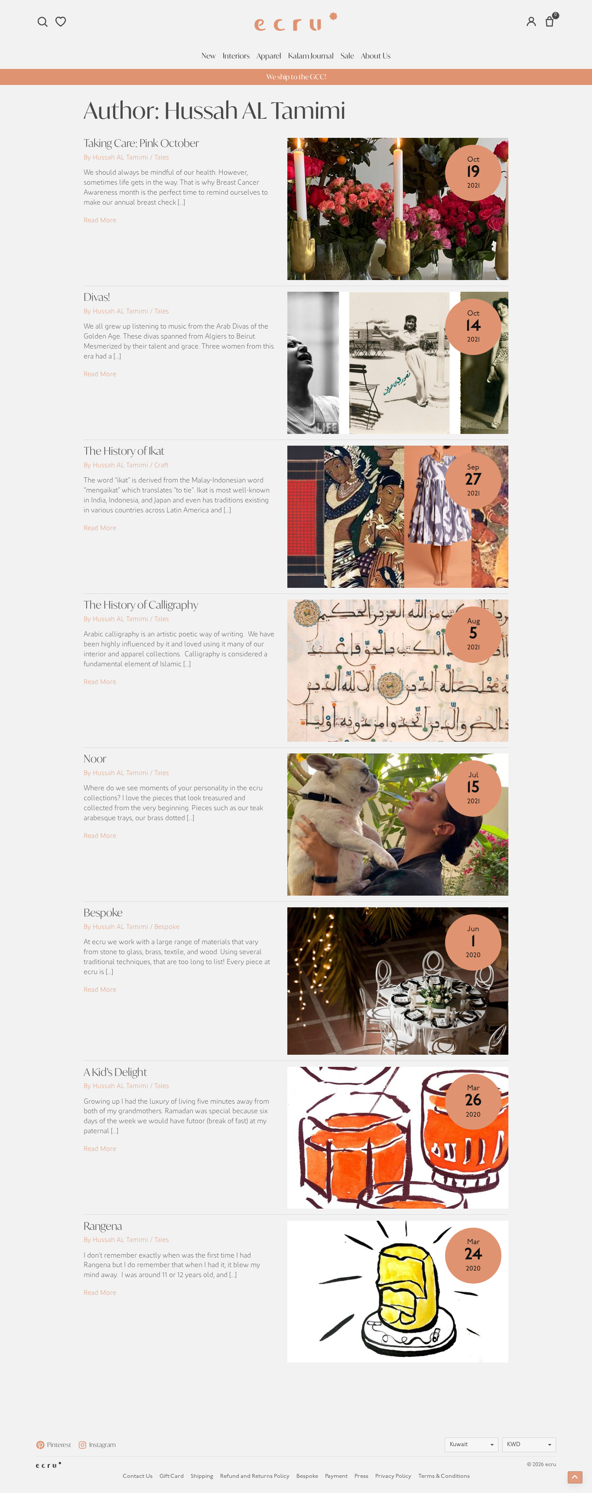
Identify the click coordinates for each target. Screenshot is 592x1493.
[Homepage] (295, 21)
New (209, 56)
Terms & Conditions (444, 1476)
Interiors (236, 56)
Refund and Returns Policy (254, 1476)
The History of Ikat (124, 450)
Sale (347, 56)
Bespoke (103, 912)
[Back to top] (575, 1477)
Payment (336, 1476)
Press (361, 1476)
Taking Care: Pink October (141, 143)
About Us (375, 56)
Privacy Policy (393, 1476)
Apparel (269, 56)
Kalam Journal (311, 56)
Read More (100, 220)
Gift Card (171, 1476)
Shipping (202, 1476)
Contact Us (138, 1476)
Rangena (103, 1226)
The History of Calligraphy (141, 604)
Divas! (97, 297)
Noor (95, 758)
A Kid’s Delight (115, 1072)
